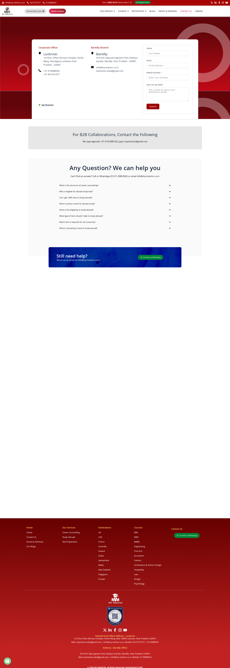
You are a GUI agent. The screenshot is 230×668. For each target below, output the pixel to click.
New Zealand (104, 569)
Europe (101, 579)
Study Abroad (68, 537)
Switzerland (103, 560)
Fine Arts (138, 551)
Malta (101, 565)
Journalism (139, 555)
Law (136, 574)
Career (29, 532)
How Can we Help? (155, 84)
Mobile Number (154, 72)
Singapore (103, 574)
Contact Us (31, 537)
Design (137, 579)
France (101, 541)
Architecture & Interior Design (147, 565)
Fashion (137, 560)
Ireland (101, 551)
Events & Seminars (35, 541)
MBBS (137, 541)
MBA (136, 537)
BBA (136, 532)
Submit (153, 106)
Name (149, 48)
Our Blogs (31, 546)
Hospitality (139, 569)
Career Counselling (71, 532)
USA (100, 537)
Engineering (139, 546)
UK (99, 532)
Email (149, 60)
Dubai (101, 555)
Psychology (139, 583)
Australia (102, 546)
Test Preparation (69, 541)
